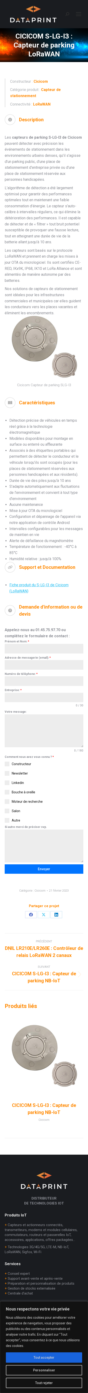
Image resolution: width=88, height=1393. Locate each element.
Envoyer (44, 869)
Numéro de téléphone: (21, 674)
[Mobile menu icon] (78, 14)
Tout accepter (44, 1357)
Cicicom (40, 890)
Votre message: (16, 711)
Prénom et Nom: (17, 641)
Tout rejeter (44, 1383)
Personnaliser (44, 1370)
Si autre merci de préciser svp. (26, 827)
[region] (44, 1347)
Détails (44, 1056)
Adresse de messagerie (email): (28, 657)
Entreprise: (13, 690)
